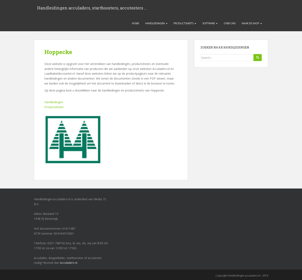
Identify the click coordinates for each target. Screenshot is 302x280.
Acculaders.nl (68, 263)
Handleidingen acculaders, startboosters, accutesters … (92, 7)
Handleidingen (155, 23)
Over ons (230, 23)
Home (135, 23)
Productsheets (184, 23)
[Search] (258, 57)
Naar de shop (251, 23)
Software (209, 23)
